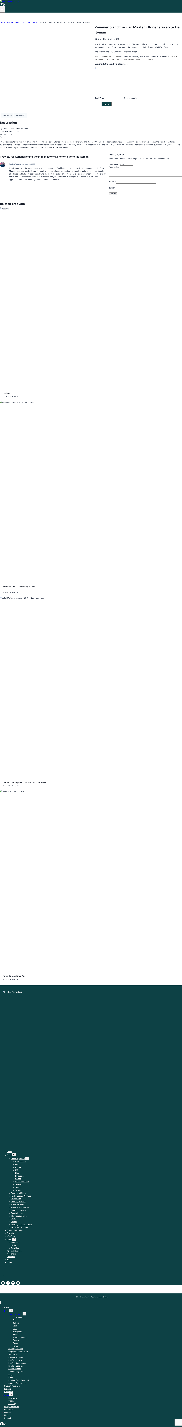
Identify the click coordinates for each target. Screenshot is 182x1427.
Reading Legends (18, 1210)
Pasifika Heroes (17, 1204)
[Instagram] (4, 1424)
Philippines (19, 1176)
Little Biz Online (102, 1297)
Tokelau (18, 1184)
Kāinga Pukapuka (14, 1251)
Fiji (16, 1164)
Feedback (11, 1257)
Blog (9, 1259)
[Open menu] (2, 9)
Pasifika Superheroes (20, 1207)
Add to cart (106, 104)
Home (9, 1152)
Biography (15, 1242)
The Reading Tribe (19, 1216)
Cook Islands (20, 1162)
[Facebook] (1, 1424)
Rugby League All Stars (21, 1196)
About (9, 1239)
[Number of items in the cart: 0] (4, 1276)
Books (9, 1155)
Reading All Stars (18, 1193)
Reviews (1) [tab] (20, 115)
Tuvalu (18, 1190)
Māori (17, 1170)
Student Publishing (15, 1230)
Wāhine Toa (16, 1199)
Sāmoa (18, 1179)
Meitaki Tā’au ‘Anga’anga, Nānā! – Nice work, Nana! (24, 782)
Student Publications (20, 1227)
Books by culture (18, 1159)
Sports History (17, 1213)
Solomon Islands (22, 1182)
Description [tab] (7, 115)
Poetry (14, 1222)
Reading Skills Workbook (21, 1225)
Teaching (15, 1248)
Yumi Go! (6, 393)
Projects (10, 1233)
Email (112, 188)
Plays (13, 1219)
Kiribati (18, 1167)
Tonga (18, 1187)
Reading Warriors (18, 1202)
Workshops (11, 1254)
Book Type (99, 98)
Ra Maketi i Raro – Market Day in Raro (19, 587)
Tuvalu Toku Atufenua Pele (14, 976)
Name (112, 182)
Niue (17, 1173)
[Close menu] (0, 1302)
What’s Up (11, 1236)
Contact (10, 1262)
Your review (115, 167)
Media (13, 1245)
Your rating (114, 164)
